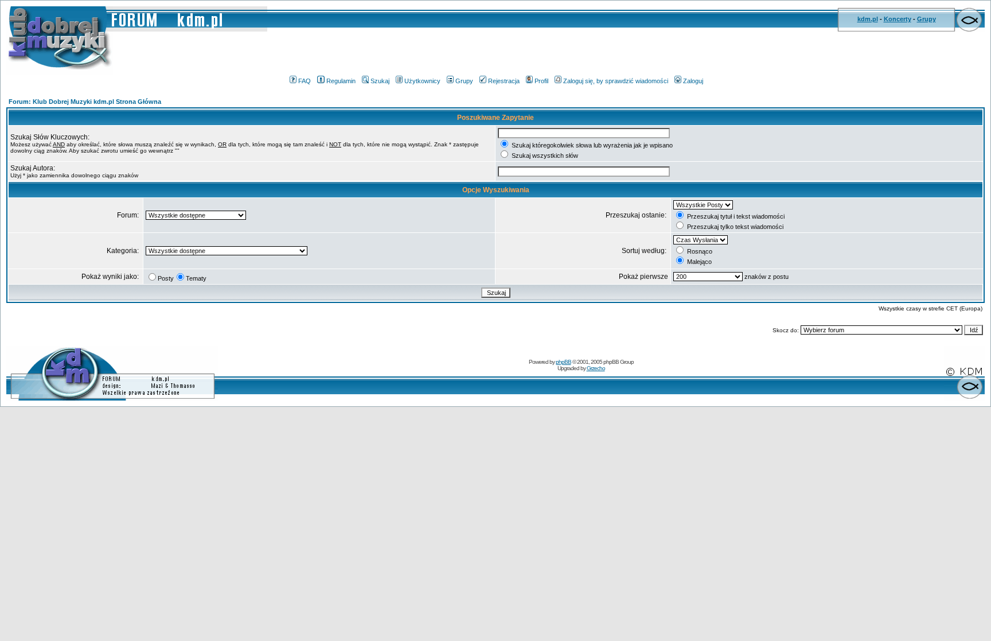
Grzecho (596, 368)
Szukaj (379, 80)
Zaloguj (693, 80)
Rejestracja (504, 80)
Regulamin (341, 80)
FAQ (304, 80)
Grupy (926, 18)
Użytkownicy (422, 80)
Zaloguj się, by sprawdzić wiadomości (615, 80)
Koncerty (897, 18)
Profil (541, 80)
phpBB (563, 362)
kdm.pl (867, 18)
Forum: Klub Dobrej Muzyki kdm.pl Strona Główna (85, 101)
